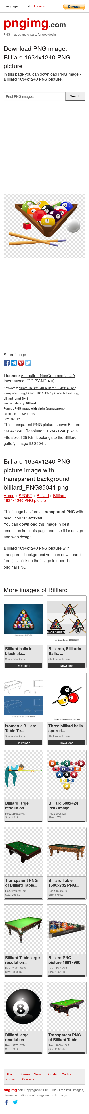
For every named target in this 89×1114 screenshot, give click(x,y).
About (10, 1074)
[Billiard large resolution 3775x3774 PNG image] (23, 1006)
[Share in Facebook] (7, 363)
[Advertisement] (44, 149)
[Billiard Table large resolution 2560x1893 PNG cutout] (23, 929)
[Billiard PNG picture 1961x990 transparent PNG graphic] (66, 929)
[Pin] (21, 363)
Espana (39, 6)
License (25, 1074)
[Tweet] (28, 363)
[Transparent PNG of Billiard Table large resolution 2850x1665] (66, 1006)
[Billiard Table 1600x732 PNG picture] (66, 852)
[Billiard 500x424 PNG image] (66, 774)
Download (23, 665)
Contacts (28, 1079)
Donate (52, 1074)
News (38, 1074)
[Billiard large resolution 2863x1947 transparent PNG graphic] (23, 774)
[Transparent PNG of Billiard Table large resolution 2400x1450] (23, 852)
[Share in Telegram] (14, 363)
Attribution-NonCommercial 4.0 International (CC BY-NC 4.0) (39, 378)
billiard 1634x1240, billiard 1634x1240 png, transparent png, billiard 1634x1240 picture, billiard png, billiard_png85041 (41, 393)
